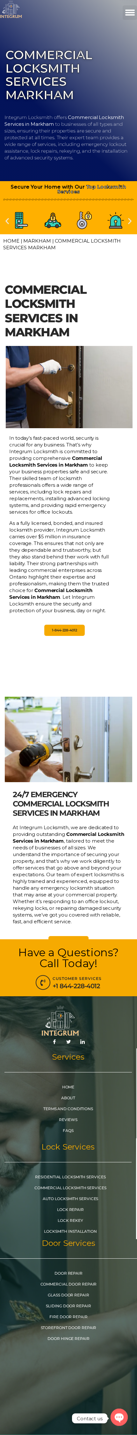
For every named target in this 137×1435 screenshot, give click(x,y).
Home (11, 241)
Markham (37, 241)
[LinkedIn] (82, 1042)
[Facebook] (54, 1042)
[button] (130, 12)
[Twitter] (68, 1042)
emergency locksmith (66, 888)
